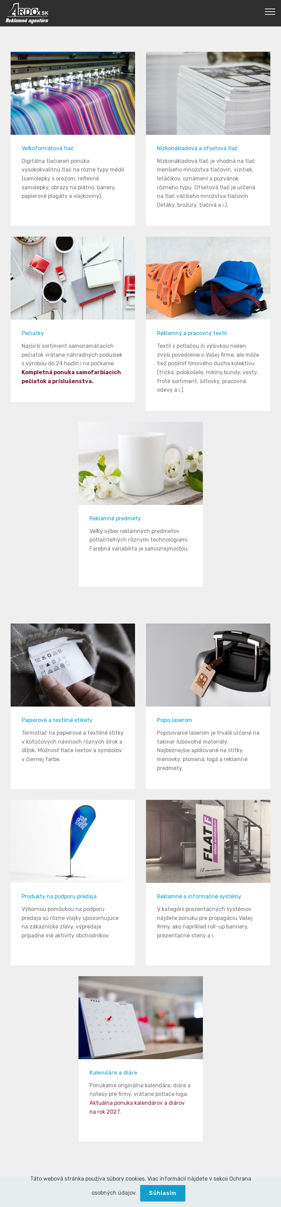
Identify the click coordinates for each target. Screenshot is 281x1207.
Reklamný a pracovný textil (192, 333)
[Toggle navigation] (270, 11)
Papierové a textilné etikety (57, 720)
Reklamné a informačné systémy (199, 896)
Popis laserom (174, 720)
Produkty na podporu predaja (59, 896)
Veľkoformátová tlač (48, 148)
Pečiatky (33, 333)
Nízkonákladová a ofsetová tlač (197, 148)
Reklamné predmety (115, 518)
